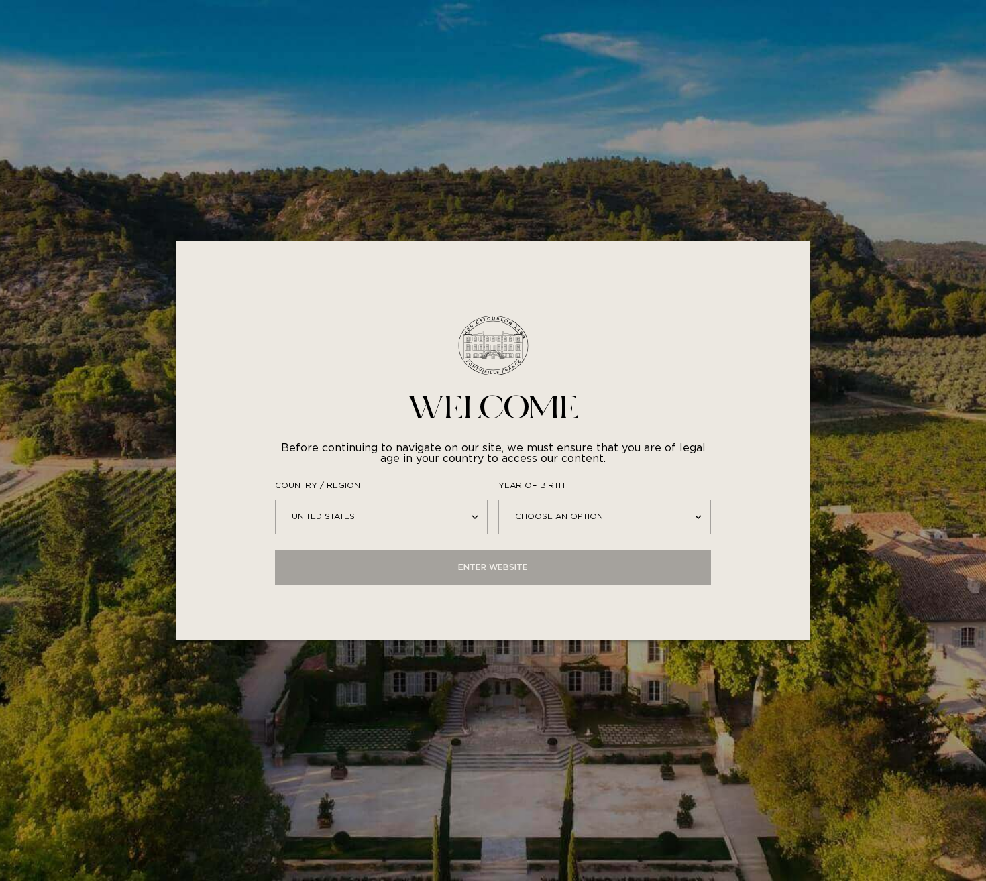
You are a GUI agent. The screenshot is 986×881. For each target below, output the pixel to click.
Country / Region (317, 485)
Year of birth (531, 485)
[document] (493, 440)
